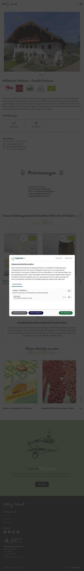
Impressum (59, 258)
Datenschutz (69, 258)
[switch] (70, 290)
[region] (42, 283)
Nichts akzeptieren (36, 313)
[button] (69, 290)
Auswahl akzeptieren (19, 313)
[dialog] (42, 285)
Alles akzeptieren (65, 313)
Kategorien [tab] (17, 284)
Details (64, 297)
